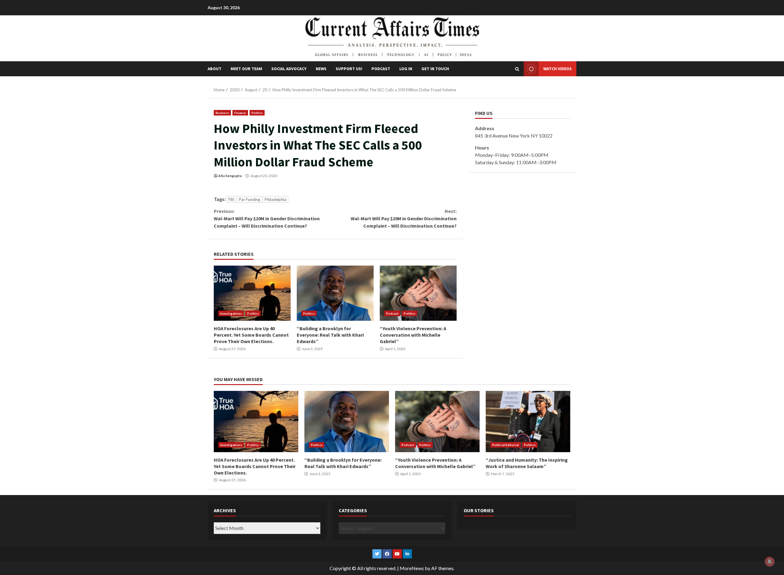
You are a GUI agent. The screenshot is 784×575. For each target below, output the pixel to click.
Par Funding (249, 199)
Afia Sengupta (230, 175)
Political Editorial (505, 445)
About (214, 68)
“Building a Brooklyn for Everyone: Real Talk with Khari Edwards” (335, 293)
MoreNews (412, 568)
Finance (240, 113)
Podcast (380, 68)
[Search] (517, 69)
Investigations (231, 313)
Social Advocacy (289, 68)
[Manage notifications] (770, 561)
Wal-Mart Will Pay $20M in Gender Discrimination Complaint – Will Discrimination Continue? (267, 218)
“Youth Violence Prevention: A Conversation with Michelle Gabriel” (418, 293)
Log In (405, 68)
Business (222, 113)
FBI (231, 199)
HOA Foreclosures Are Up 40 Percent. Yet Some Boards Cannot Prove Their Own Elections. (252, 293)
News (321, 68)
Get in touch (435, 68)
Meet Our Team (246, 68)
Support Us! (349, 68)
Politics (257, 113)
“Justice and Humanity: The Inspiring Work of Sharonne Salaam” (528, 421)
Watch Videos (557, 68)
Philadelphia (275, 199)
